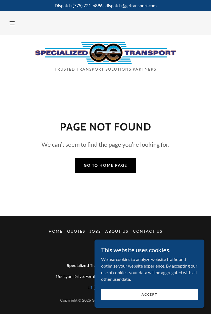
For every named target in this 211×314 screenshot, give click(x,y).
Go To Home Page (105, 165)
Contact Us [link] (147, 231)
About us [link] (116, 231)
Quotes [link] (76, 231)
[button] (12, 23)
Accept (149, 294)
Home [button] (56, 231)
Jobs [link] (95, 231)
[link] (105, 53)
